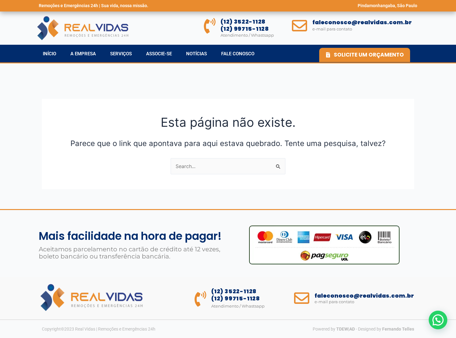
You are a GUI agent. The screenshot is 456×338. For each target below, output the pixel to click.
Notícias (196, 54)
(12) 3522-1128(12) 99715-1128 (245, 25)
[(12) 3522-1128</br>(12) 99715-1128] (209, 26)
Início (49, 54)
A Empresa (83, 54)
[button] (438, 320)
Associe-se (159, 54)
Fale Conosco (237, 54)
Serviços (121, 54)
